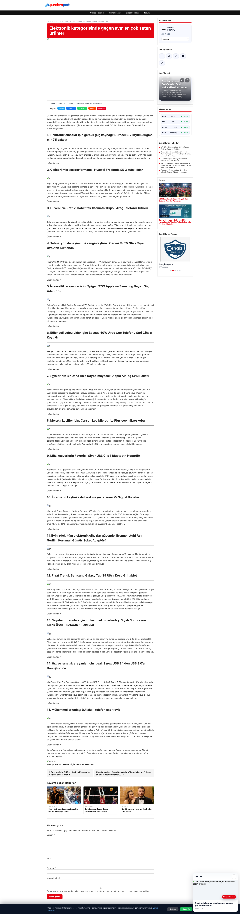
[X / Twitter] (169, 56)
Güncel (58, 21)
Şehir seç (165, 34)
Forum (147, 13)
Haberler (50, 21)
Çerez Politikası (132, 13)
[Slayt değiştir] (171, 270)
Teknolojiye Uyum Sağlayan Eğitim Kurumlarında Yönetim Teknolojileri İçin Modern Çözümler (176, 154)
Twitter (61, 108)
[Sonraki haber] (187, 80)
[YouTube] (183, 56)
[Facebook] (162, 56)
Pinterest (101, 108)
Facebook (71, 108)
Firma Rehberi (115, 13)
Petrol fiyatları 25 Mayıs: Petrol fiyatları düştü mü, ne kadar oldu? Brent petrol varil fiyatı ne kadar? (176, 165)
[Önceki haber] (182, 80)
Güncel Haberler (97, 13)
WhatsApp (82, 108)
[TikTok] (162, 63)
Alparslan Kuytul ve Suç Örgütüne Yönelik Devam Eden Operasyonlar (174, 171)
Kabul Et (186, 909)
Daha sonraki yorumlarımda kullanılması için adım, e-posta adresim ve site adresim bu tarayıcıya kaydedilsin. (98, 891)
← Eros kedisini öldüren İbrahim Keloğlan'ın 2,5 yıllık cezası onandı (69, 773)
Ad (49, 858)
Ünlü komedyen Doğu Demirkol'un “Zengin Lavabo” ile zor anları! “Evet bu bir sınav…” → (123, 773)
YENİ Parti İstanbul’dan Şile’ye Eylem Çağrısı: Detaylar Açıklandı (175, 148)
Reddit (92, 108)
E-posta (51, 868)
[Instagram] (176, 56)
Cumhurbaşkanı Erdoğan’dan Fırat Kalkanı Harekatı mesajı (174, 160)
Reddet (173, 909)
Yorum (51, 835)
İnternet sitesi (53, 878)
